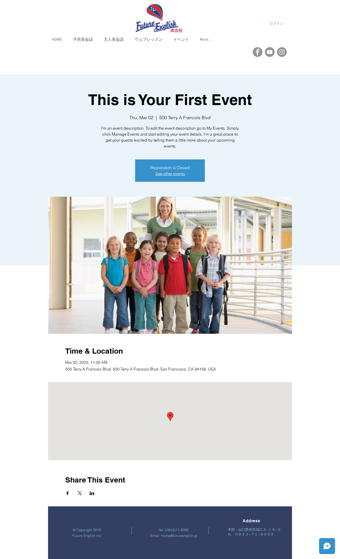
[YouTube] (270, 52)
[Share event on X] (79, 493)
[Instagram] (282, 52)
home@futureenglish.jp (179, 535)
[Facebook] (257, 52)
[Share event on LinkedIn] (92, 493)
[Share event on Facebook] (67, 493)
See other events (170, 173)
